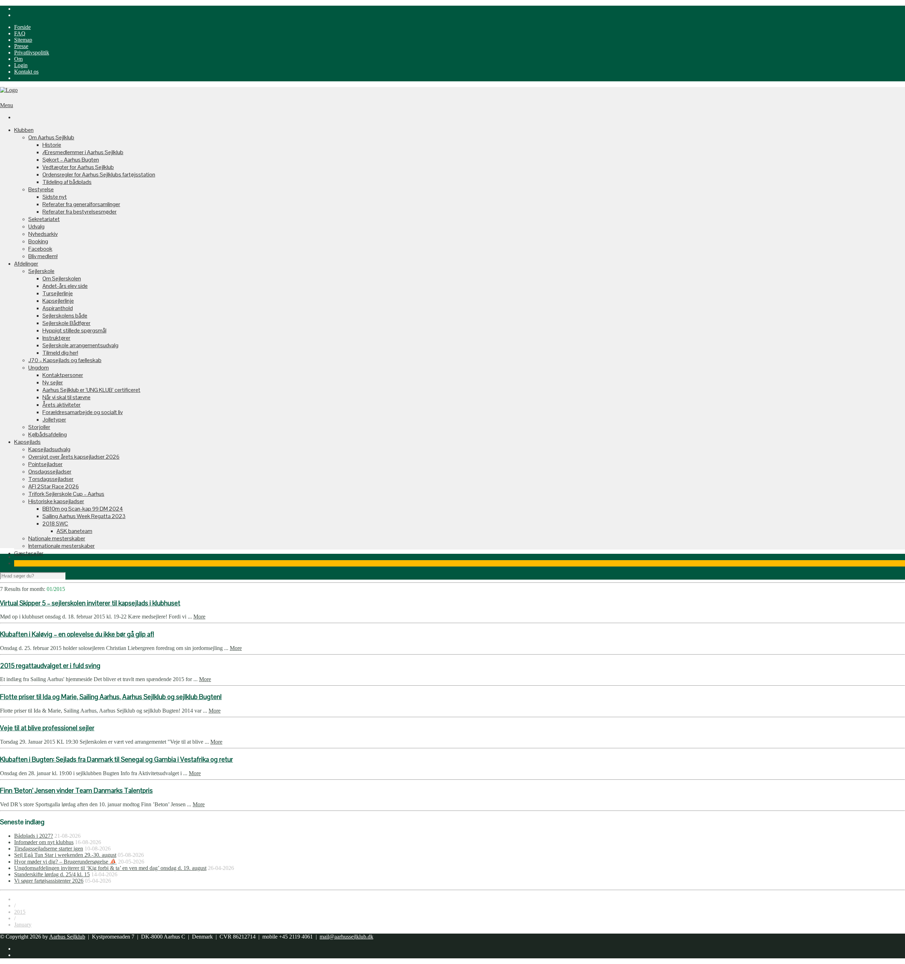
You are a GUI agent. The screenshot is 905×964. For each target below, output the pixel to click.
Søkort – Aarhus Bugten (70, 159)
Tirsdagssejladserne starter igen (48, 849)
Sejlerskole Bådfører (66, 323)
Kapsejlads (27, 442)
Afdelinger (26, 263)
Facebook (40, 248)
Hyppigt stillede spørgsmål (74, 330)
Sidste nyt (54, 197)
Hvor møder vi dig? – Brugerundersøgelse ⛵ (65, 862)
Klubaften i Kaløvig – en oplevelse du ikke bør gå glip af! (77, 634)
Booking (38, 241)
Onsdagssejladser (49, 471)
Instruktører (56, 338)
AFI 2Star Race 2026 (53, 486)
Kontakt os (26, 72)
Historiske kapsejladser (56, 501)
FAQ (19, 33)
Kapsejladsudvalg (49, 449)
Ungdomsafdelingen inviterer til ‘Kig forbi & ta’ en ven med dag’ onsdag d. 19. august (110, 868)
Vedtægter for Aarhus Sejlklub (78, 167)
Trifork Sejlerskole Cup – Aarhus (66, 494)
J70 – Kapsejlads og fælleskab (64, 360)
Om (18, 59)
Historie (51, 145)
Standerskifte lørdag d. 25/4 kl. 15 (52, 874)
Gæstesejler (28, 553)
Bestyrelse (41, 189)
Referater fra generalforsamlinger (81, 204)
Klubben (24, 130)
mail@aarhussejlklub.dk (346, 937)
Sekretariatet (44, 219)
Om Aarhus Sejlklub (51, 137)
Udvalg (36, 226)
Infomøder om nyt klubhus (44, 842)
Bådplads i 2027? (33, 836)
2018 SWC (55, 523)
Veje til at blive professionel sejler (47, 728)
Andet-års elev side (65, 286)
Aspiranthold (57, 308)
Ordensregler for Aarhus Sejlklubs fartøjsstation (98, 174)
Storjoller (39, 427)
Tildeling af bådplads (67, 182)
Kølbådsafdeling (47, 434)
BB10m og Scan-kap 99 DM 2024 (82, 508)
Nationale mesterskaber (56, 538)
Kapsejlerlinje (58, 300)
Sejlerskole (41, 271)
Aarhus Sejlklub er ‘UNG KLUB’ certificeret (91, 390)
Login (21, 65)
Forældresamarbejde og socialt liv (82, 412)
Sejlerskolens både (64, 315)
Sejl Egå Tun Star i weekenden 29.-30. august (65, 855)
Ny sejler (52, 382)
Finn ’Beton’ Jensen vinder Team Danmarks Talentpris (76, 790)
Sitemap (23, 40)
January (22, 925)
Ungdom (38, 367)
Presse (21, 46)
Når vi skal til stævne (66, 397)
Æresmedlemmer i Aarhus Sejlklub (82, 152)
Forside (22, 27)
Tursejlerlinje (57, 293)
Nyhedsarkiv (43, 234)
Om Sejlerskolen (61, 278)
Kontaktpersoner (62, 375)
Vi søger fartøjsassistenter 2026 (48, 881)
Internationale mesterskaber (61, 546)
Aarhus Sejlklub (67, 937)
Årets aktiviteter (61, 404)
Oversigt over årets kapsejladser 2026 (73, 456)
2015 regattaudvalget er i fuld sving (50, 666)
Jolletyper (54, 419)
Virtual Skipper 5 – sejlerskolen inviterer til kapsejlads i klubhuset (90, 603)
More (199, 617)
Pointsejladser (45, 464)
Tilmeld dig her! (60, 352)
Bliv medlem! (43, 256)
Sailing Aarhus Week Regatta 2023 (83, 516)
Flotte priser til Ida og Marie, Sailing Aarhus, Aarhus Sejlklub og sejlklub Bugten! (111, 697)
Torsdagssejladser (51, 479)
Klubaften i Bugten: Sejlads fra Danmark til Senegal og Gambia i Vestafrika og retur (116, 759)
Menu (6, 105)
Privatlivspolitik (31, 53)
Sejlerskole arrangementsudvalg (80, 345)
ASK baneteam (74, 531)
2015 (19, 912)
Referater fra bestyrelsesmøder (79, 211)
